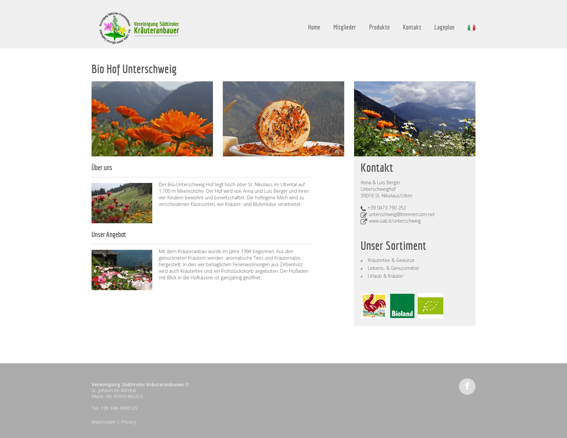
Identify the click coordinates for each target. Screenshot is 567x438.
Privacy (128, 422)
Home (314, 27)
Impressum (104, 422)
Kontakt (412, 27)
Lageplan (444, 27)
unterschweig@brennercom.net (402, 214)
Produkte (379, 27)
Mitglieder (344, 27)
